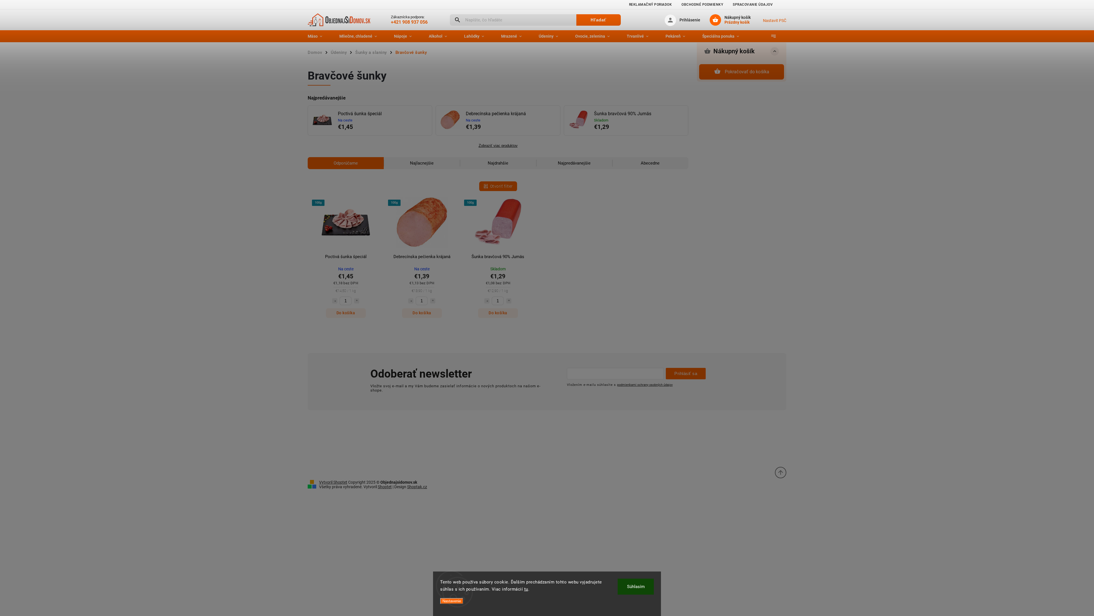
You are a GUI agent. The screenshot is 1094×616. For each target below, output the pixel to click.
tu (526, 589)
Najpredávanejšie (574, 163)
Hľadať (598, 19)
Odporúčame (346, 163)
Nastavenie (451, 601)
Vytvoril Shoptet (333, 482)
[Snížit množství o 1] (334, 300)
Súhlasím (636, 586)
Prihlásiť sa (685, 373)
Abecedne (650, 163)
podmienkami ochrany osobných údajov (645, 385)
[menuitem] (319, 36)
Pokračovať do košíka (747, 71)
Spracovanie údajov (753, 5)
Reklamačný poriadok (650, 5)
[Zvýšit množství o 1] (356, 300)
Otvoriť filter (501, 186)
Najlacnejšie (422, 163)
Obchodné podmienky (702, 5)
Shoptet (385, 487)
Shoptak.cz (417, 487)
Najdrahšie (498, 163)
